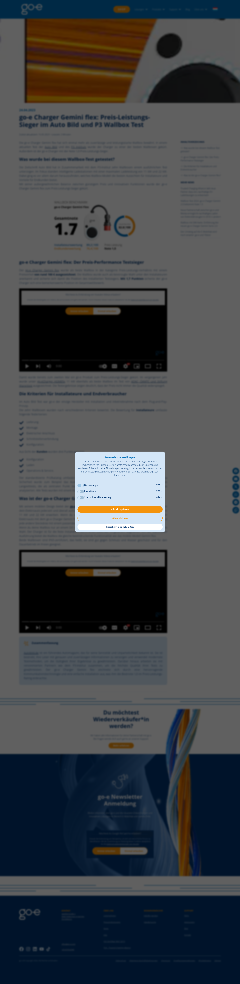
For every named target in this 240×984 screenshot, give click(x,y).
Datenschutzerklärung (142, 471)
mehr (158, 485)
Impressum (119, 475)
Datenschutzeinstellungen (102, 471)
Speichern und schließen (120, 527)
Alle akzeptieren (120, 509)
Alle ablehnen (120, 518)
